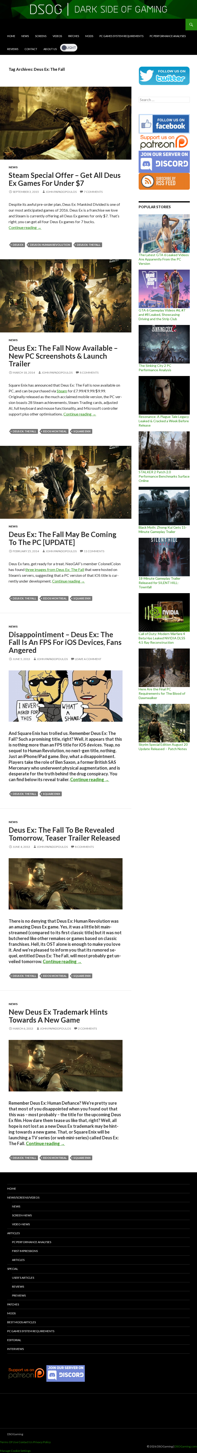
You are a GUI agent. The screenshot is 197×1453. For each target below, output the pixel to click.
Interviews (15, 1349)
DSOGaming (15, 1434)
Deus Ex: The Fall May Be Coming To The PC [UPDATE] (62, 538)
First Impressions (25, 1251)
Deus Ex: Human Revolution (50, 244)
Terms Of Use (9, 1442)
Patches (73, 36)
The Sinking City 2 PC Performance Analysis (155, 367)
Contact (31, 49)
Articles (13, 1233)
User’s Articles (23, 1277)
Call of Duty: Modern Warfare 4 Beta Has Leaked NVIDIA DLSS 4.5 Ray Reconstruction (162, 638)
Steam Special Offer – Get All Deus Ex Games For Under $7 (65, 179)
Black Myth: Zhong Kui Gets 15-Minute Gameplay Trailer (163, 529)
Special (12, 1269)
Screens (40, 36)
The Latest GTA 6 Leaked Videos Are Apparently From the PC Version (164, 259)
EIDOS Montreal (55, 431)
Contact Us (25, 1442)
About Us (50, 49)
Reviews (12, 49)
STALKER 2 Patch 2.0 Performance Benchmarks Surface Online (164, 476)
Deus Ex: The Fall (88, 244)
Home (11, 36)
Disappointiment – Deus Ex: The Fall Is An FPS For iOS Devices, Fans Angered (65, 642)
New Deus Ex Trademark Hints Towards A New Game (58, 1015)
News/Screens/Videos (23, 1197)
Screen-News (22, 1215)
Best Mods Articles (21, 1322)
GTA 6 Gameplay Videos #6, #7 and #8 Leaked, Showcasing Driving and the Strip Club (162, 314)
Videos (57, 36)
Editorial (14, 1340)
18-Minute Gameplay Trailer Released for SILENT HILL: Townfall (159, 582)
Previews (19, 1295)
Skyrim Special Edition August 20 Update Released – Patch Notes (163, 746)
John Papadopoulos (61, 192)
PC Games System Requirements (121, 36)
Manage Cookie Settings (15, 1451)
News (25, 36)
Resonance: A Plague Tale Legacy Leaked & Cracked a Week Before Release (164, 421)
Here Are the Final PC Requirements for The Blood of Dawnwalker (162, 693)
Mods (89, 36)
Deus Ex (18, 244)
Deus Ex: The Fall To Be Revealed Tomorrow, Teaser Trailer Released (64, 833)
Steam (62, 391)
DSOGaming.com (186, 1446)
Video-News (21, 1224)
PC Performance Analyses (168, 36)
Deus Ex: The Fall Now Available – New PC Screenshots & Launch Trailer (63, 356)
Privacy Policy (42, 1442)
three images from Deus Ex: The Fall (54, 569)
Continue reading (25, 227)
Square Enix (82, 431)
